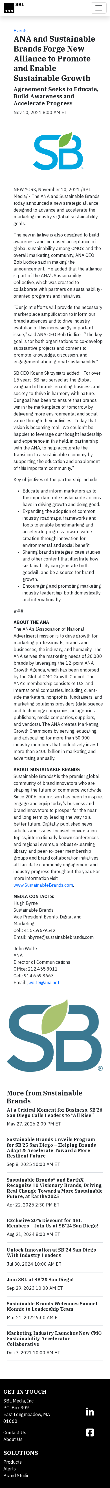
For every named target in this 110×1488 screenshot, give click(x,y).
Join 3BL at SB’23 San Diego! (40, 1279)
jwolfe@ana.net (43, 982)
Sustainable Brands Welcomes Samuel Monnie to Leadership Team (52, 1306)
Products (12, 1462)
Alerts (9, 1469)
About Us (13, 1439)
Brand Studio (16, 1475)
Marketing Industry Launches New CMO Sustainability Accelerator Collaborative (54, 1338)
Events (21, 30)
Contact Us (14, 1432)
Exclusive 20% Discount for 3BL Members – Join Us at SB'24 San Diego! (52, 1223)
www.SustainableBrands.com (43, 885)
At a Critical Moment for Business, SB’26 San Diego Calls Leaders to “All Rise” (54, 1112)
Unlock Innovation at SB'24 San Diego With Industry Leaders (51, 1252)
